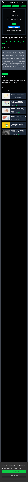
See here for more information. (16, 468)
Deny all (14, 478)
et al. (22, 97)
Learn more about (11, 31)
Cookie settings (14, 475)
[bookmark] (17, 2)
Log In (14, 23)
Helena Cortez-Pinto (7, 42)
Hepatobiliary (4, 74)
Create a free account (14, 27)
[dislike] (22, 2)
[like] (19, 2)
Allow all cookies (14, 471)
